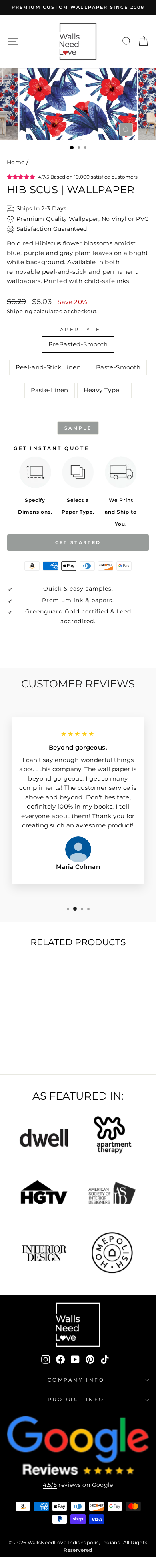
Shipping (19, 311)
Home (15, 162)
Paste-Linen (49, 390)
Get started (78, 542)
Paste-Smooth (118, 367)
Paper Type (77, 329)
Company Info (76, 1380)
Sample (78, 428)
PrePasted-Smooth (78, 344)
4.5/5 (50, 1485)
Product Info (76, 1399)
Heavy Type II (105, 390)
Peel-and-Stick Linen (48, 367)
